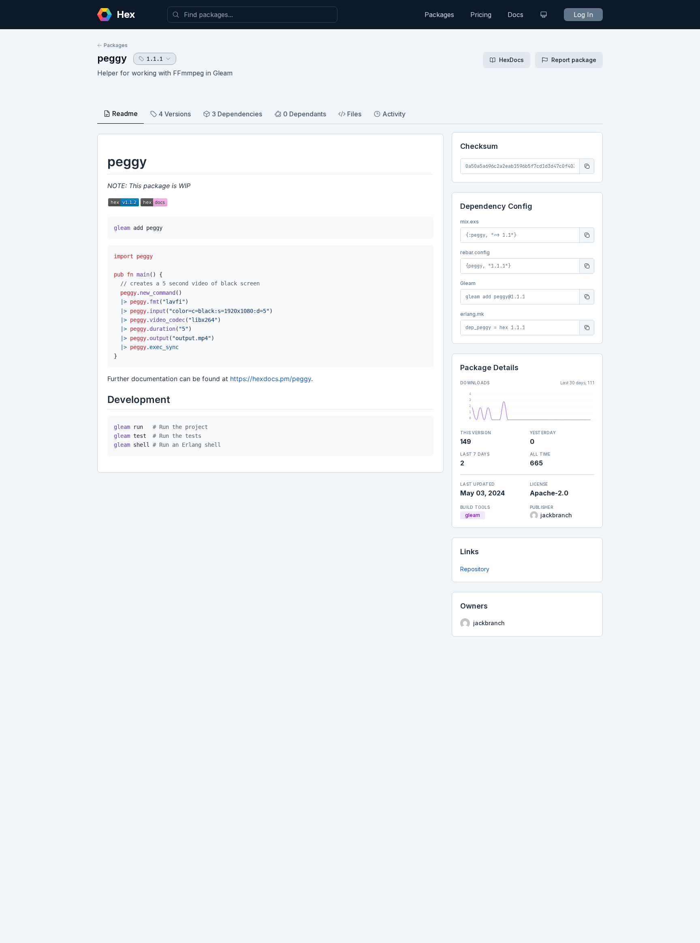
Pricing (480, 15)
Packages (439, 15)
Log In (583, 15)
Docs (515, 15)
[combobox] (252, 14)
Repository (474, 569)
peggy (112, 58)
